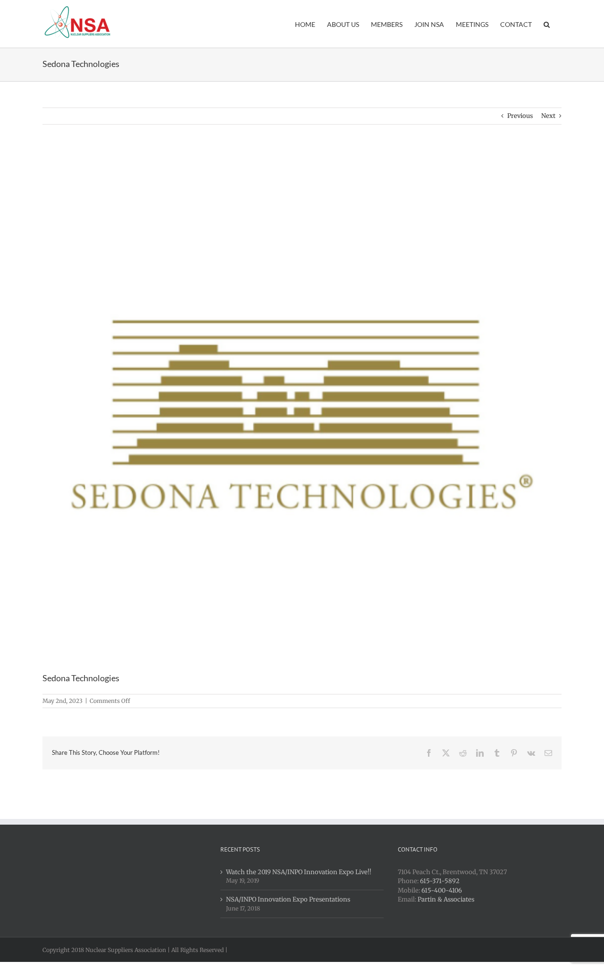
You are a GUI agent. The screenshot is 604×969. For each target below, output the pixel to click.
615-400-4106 (441, 890)
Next (548, 116)
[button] (547, 24)
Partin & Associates (446, 899)
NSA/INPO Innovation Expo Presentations (288, 899)
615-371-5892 (440, 881)
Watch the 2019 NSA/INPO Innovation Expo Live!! (298, 872)
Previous (520, 116)
